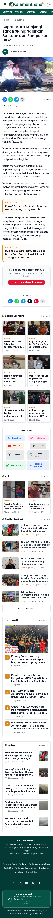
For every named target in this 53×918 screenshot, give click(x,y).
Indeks (44, 316)
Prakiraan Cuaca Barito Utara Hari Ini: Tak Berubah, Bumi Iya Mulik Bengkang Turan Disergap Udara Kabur (20, 822)
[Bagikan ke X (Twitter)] (29, 301)
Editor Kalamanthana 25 (19, 51)
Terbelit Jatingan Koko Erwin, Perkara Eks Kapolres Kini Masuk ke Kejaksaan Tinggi (13, 382)
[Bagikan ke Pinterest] (36, 301)
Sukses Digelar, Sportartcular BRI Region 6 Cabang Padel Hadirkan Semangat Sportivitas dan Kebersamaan (35, 598)
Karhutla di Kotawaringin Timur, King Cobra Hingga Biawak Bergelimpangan (34, 528)
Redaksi (22, 864)
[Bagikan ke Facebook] (4, 99)
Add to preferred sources (28, 282)
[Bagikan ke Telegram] (16, 99)
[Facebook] (13, 883)
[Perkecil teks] (4, 106)
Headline (18, 20)
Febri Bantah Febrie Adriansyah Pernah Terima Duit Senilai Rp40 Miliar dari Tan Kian (14, 508)
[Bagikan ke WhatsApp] (10, 99)
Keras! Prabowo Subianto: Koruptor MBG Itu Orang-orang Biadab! (26, 208)
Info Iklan (19, 872)
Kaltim (19, 11)
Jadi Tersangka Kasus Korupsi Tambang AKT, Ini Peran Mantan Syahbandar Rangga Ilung (38, 417)
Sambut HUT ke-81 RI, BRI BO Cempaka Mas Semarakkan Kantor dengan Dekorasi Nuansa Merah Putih (35, 546)
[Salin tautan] (22, 99)
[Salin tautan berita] (42, 301)
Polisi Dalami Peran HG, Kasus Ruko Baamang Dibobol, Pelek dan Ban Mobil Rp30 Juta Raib (33, 563)
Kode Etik (8, 867)
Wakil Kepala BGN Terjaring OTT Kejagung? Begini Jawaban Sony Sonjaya (38, 381)
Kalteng (7, 11)
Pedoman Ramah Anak (26, 867)
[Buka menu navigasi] (5, 4)
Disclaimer (44, 867)
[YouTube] (26, 883)
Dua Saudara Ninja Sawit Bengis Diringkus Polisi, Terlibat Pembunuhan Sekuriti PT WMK (39, 509)
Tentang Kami (10, 864)
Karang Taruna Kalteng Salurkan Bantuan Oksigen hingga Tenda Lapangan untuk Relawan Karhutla (35, 579)
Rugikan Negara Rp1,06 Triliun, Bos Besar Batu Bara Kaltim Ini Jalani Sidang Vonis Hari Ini (25, 254)
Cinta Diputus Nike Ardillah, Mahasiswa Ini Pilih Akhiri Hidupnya (14, 414)
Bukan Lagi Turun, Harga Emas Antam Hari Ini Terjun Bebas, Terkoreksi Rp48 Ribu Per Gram (29, 725)
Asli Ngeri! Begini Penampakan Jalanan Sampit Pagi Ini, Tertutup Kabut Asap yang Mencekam (21, 806)
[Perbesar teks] (16, 106)
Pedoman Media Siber (39, 864)
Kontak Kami (32, 872)
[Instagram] (20, 883)
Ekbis (23, 551)
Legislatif (31, 11)
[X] (33, 883)
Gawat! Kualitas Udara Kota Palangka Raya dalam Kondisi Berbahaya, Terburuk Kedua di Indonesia (29, 711)
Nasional (8, 501)
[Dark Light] (48, 4)
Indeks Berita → (26, 608)
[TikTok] (39, 883)
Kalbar (43, 11)
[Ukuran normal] (10, 106)
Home (5, 20)
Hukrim (24, 568)
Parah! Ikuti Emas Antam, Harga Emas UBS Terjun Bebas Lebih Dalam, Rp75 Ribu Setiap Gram (29, 680)
